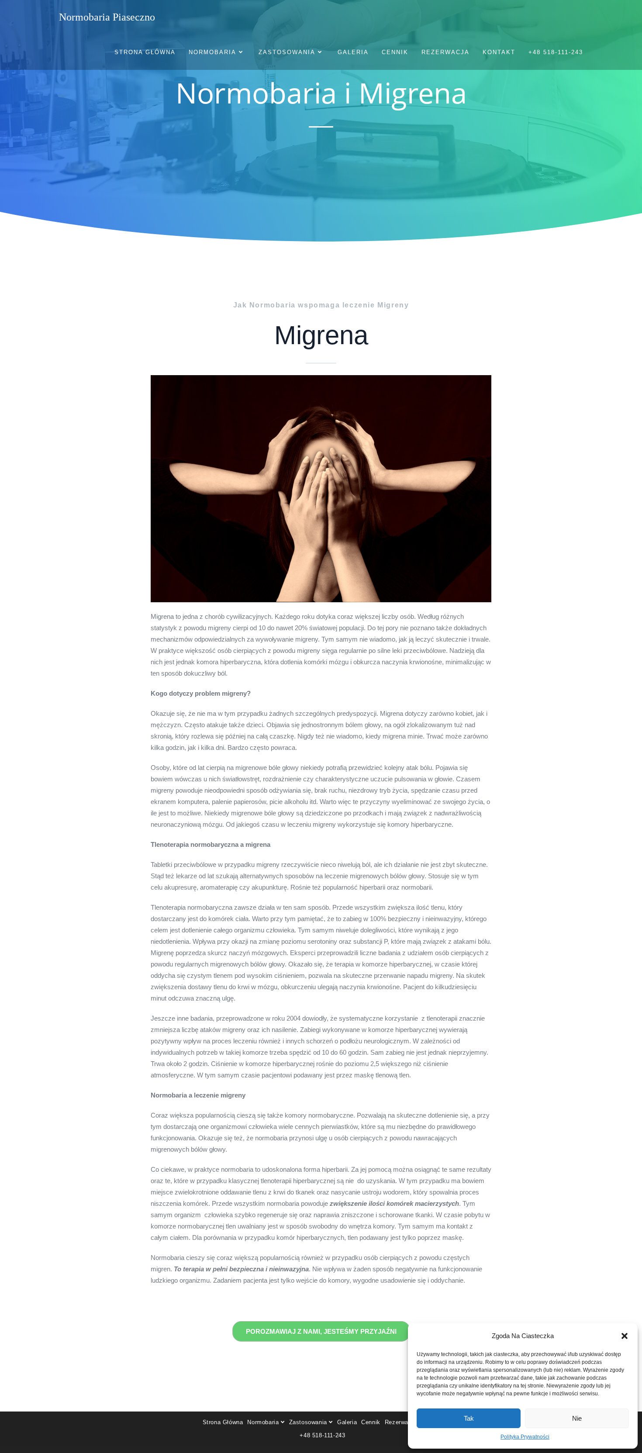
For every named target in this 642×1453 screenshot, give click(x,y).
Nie (577, 1418)
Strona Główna (223, 1422)
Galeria (347, 1422)
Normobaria (264, 1422)
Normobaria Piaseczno (107, 17)
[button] (624, 1336)
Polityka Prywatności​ (524, 1437)
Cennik (370, 1422)
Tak (469, 1418)
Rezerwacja (401, 1422)
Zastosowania (309, 1422)
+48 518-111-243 (322, 1435)
